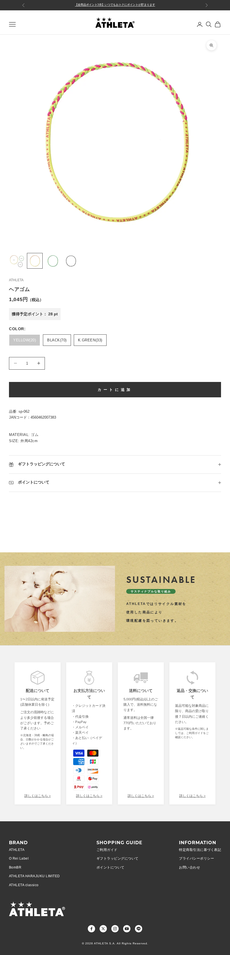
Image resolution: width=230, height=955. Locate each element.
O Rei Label (19, 858)
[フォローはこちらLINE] (138, 928)
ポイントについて (110, 867)
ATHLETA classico (24, 885)
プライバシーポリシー (196, 858)
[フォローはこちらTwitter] (103, 928)
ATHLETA (16, 280)
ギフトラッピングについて (117, 858)
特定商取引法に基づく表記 (200, 850)
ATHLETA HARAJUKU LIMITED (34, 876)
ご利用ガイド (107, 850)
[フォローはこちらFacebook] (91, 928)
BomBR (15, 867)
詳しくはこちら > (37, 796)
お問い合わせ (189, 867)
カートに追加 (115, 390)
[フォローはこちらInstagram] (115, 928)
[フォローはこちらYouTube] (126, 928)
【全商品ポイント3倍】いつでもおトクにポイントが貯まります (115, 4)
